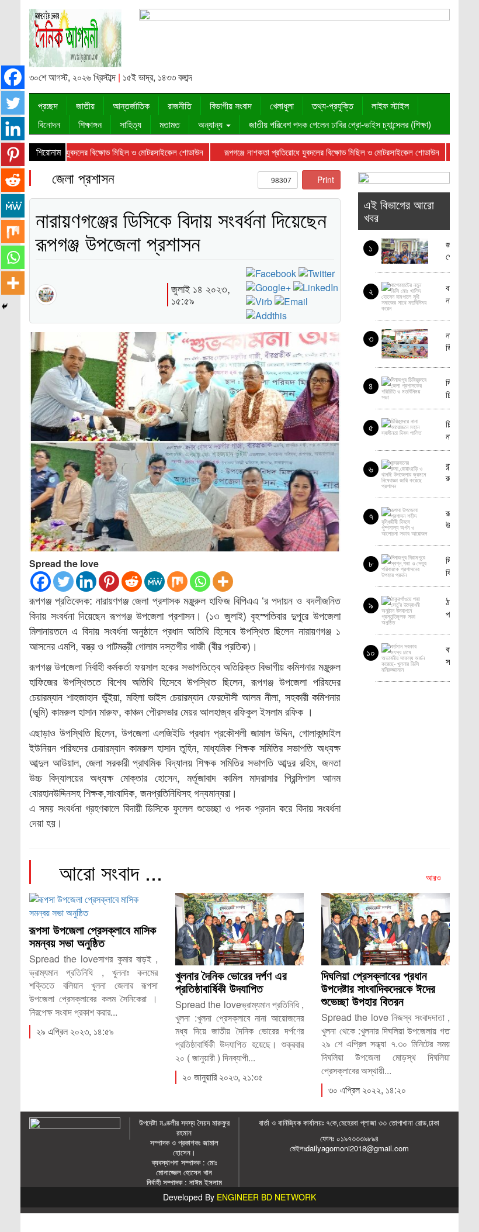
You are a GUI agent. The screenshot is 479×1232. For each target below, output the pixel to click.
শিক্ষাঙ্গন (90, 124)
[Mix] (177, 581)
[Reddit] (132, 581)
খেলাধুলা (282, 105)
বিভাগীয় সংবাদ (231, 105)
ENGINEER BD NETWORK (266, 1197)
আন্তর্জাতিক (131, 105)
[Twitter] (63, 581)
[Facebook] (40, 581)
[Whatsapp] (200, 581)
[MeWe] (154, 581)
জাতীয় (85, 105)
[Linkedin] (86, 581)
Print (324, 179)
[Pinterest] (109, 581)
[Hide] (4, 306)
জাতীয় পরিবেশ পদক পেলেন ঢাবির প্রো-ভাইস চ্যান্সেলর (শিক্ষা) (340, 124)
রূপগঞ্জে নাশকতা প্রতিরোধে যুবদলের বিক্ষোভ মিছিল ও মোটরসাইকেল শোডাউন (311, 152)
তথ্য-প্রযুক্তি (332, 105)
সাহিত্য (130, 124)
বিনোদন (49, 124)
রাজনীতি (180, 105)
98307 (280, 180)
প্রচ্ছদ (48, 105)
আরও (434, 877)
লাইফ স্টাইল (390, 105)
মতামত (169, 124)
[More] (223, 581)
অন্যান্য (211, 124)
